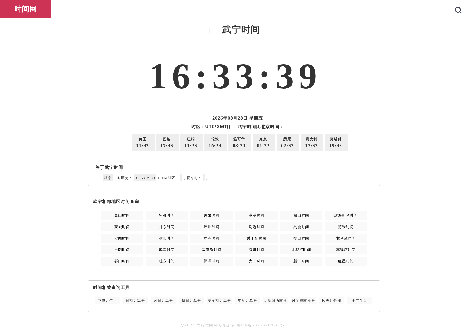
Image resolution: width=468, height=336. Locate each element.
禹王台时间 (256, 238)
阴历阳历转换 (275, 300)
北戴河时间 (301, 249)
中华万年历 (107, 300)
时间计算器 (163, 300)
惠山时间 (122, 215)
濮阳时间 (167, 238)
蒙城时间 (122, 226)
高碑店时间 (346, 249)
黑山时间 (301, 215)
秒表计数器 (331, 300)
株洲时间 (211, 238)
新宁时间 (301, 261)
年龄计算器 (247, 300)
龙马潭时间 (346, 238)
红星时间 (346, 261)
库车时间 (167, 249)
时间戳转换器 (303, 300)
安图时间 (122, 238)
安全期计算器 (219, 300)
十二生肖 (359, 300)
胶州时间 (211, 226)
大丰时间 (256, 261)
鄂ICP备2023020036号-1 (262, 325)
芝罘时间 (346, 226)
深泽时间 (211, 261)
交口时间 (301, 238)
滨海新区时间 (346, 215)
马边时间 (256, 226)
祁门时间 (122, 261)
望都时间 (167, 215)
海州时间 (256, 249)
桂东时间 (167, 261)
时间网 (25, 9)
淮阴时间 (122, 249)
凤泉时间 (211, 215)
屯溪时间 (256, 215)
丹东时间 (167, 226)
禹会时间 (301, 226)
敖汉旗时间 (211, 249)
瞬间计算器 (191, 300)
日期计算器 (135, 300)
